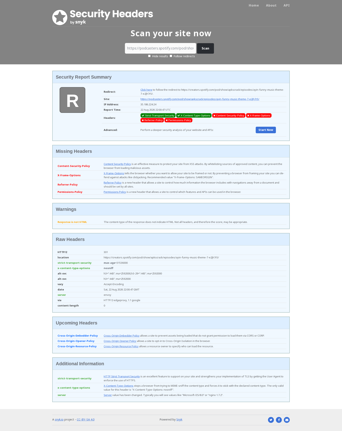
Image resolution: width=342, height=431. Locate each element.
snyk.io (59, 419)
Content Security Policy (117, 164)
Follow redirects (184, 56)
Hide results (159, 56)
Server (108, 395)
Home (254, 5)
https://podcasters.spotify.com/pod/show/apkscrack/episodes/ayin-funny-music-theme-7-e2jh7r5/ (200, 99)
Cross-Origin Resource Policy (121, 346)
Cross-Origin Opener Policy (120, 341)
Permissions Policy (115, 192)
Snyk (179, 419)
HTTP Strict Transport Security (122, 376)
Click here (146, 89)
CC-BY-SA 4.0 (85, 419)
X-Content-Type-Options (118, 385)
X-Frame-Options (114, 173)
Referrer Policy (113, 182)
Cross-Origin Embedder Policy (122, 335)
